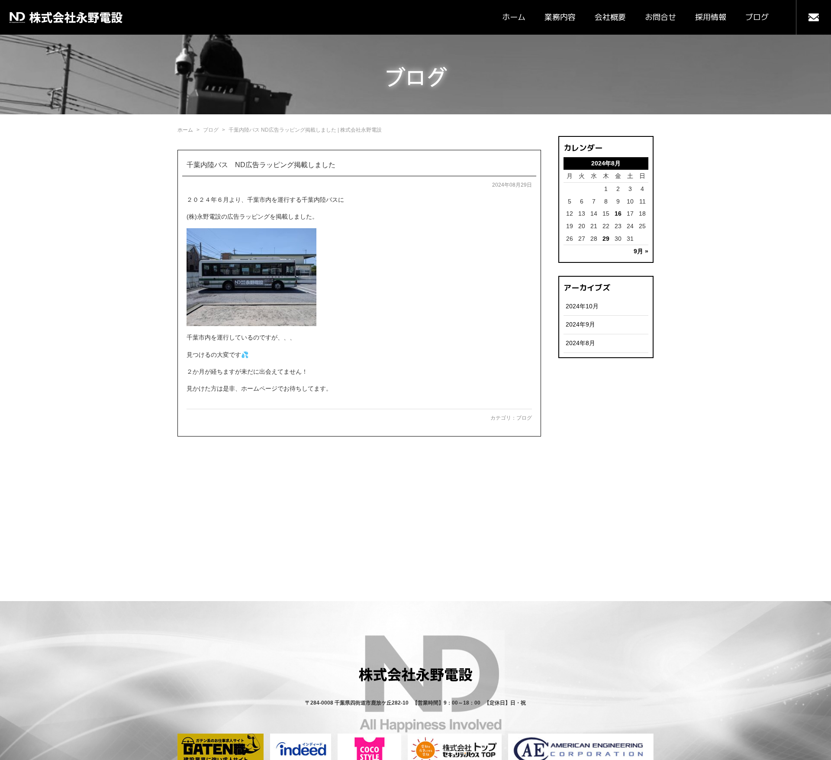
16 (618, 213)
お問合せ (660, 17)
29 (605, 238)
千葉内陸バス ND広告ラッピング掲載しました (261, 164)
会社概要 (610, 17)
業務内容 (560, 17)
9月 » (641, 251)
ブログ (757, 17)
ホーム (513, 17)
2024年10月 (582, 306)
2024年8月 (580, 343)
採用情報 (710, 17)
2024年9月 (580, 324)
